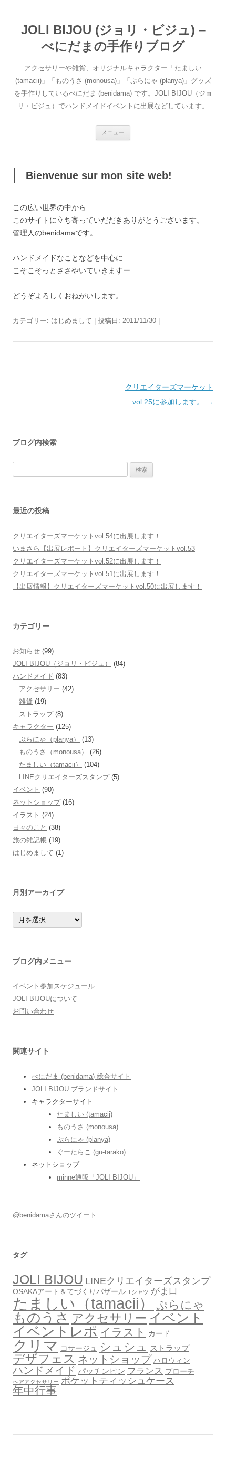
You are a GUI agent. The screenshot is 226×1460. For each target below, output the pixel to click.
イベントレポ (55, 1331)
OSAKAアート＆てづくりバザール (69, 1292)
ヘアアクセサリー (36, 1382)
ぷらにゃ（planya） (49, 739)
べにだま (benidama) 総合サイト (81, 1076)
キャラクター (33, 727)
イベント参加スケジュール (54, 986)
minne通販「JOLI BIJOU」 (98, 1177)
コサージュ (78, 1348)
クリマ (35, 1346)
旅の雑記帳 (30, 840)
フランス (145, 1371)
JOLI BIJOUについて (45, 999)
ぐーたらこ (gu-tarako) (91, 1152)
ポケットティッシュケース (117, 1380)
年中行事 (35, 1390)
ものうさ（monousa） (53, 752)
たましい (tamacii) (84, 1114)
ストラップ (36, 714)
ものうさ (41, 1318)
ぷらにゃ (180, 1304)
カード (159, 1334)
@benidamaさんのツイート (55, 1215)
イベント (26, 790)
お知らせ (26, 651)
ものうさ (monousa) (87, 1127)
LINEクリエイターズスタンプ (64, 777)
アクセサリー (39, 689)
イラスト (26, 815)
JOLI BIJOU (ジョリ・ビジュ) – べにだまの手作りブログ (113, 38)
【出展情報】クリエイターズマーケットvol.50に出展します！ (107, 586)
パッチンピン (101, 1371)
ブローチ (179, 1371)
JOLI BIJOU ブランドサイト (75, 1089)
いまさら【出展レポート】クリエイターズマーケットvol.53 (104, 548)
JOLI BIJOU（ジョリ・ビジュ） (62, 664)
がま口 (164, 1291)
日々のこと (30, 827)
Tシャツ (138, 1292)
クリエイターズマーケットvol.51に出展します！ (87, 574)
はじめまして (71, 321)
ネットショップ (36, 802)
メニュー (113, 132)
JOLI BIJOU (48, 1280)
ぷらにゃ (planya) (83, 1139)
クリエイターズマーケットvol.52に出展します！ (87, 561)
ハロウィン (171, 1360)
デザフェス (44, 1358)
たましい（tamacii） (50, 764)
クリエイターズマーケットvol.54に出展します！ (87, 536)
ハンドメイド (33, 676)
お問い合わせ (33, 1011)
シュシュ (123, 1346)
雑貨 (26, 701)
